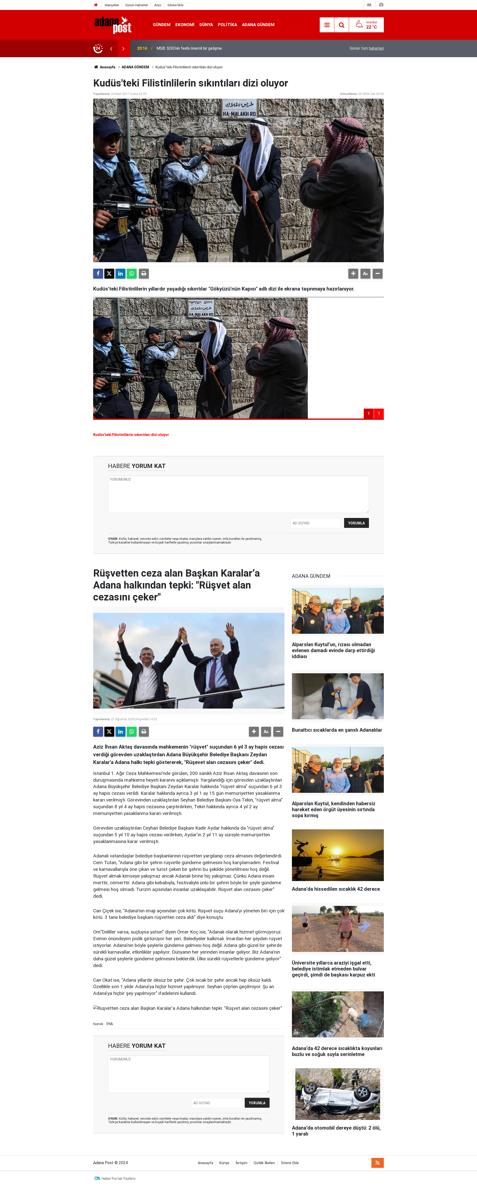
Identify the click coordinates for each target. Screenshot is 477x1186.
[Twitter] (109, 274)
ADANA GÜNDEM (258, 24)
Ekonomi (185, 24)
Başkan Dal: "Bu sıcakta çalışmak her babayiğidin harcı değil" (208, 48)
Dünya (206, 24)
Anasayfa (107, 67)
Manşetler (112, 5)
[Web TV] (369, 4)
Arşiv (157, 5)
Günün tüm (367, 48)
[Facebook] (98, 274)
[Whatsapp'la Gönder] (132, 274)
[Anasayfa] (96, 5)
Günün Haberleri (136, 5)
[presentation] (111, 48)
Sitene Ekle (175, 5)
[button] (353, 274)
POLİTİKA (227, 24)
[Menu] (326, 25)
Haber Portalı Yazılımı (118, 1179)
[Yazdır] (144, 274)
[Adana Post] (118, 24)
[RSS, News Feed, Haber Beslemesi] (377, 1163)
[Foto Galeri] (381, 4)
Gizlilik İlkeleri (264, 1163)
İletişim (241, 1163)
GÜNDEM (161, 24)
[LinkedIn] (120, 274)
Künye (224, 1163)
